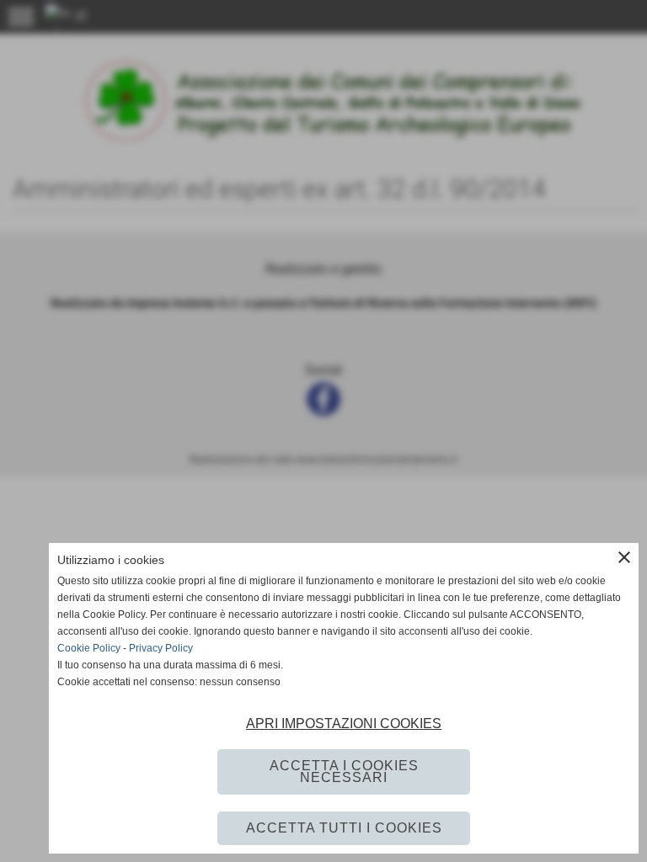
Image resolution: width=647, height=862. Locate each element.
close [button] (624, 557)
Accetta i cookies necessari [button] (344, 771)
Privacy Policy (161, 648)
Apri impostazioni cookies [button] (343, 723)
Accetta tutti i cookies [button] (344, 828)
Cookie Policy (88, 648)
